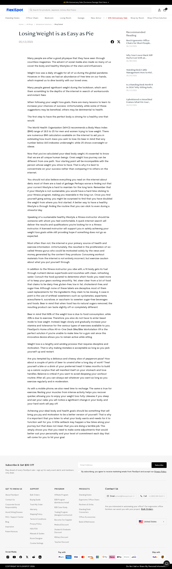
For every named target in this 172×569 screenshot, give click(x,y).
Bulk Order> (147, 509)
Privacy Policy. (160, 471)
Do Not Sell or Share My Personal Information (146, 566)
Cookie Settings (36, 543)
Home (21, 24)
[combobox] (91, 10)
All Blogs (29, 24)
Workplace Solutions (44, 24)
